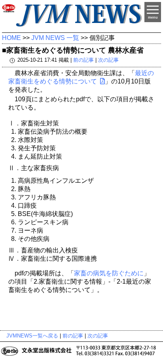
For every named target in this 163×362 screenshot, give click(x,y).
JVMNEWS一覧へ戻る (32, 336)
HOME (11, 37)
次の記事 (108, 60)
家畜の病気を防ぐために (109, 273)
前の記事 (83, 60)
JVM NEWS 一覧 (55, 37)
